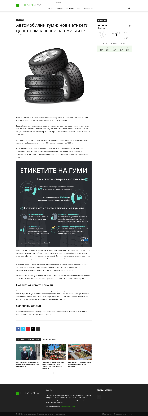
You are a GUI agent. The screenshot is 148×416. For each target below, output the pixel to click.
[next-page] (55, 373)
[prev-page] (51, 373)
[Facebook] (130, 2)
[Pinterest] (28, 329)
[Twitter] (23, 329)
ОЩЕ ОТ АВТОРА (49, 339)
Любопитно (88, 9)
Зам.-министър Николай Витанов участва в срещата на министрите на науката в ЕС (27, 364)
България (70, 9)
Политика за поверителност (123, 414)
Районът (60, 9)
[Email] (33, 329)
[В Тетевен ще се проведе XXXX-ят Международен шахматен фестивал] (80, 352)
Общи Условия (107, 414)
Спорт (79, 9)
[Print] (38, 329)
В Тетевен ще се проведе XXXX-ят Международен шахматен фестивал (79, 364)
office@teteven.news (68, 407)
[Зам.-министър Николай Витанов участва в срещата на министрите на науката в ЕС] (28, 352)
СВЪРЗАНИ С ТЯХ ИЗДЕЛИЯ (28, 339)
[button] (129, 9)
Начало (51, 9)
